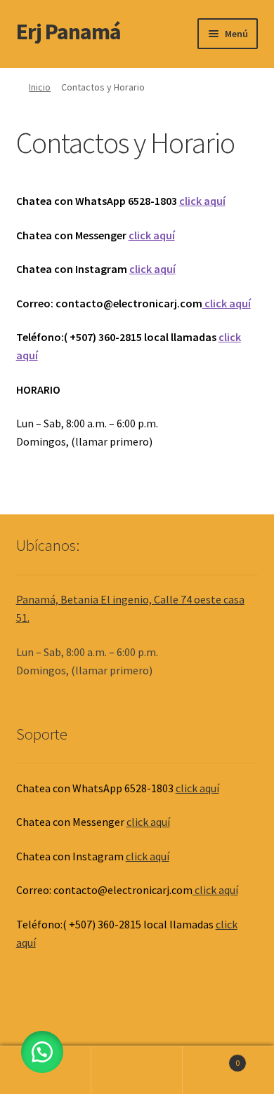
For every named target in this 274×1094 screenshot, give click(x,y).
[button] (42, 1052)
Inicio (40, 87)
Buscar (137, 1070)
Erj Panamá (68, 32)
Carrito (211, 1058)
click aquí (202, 201)
